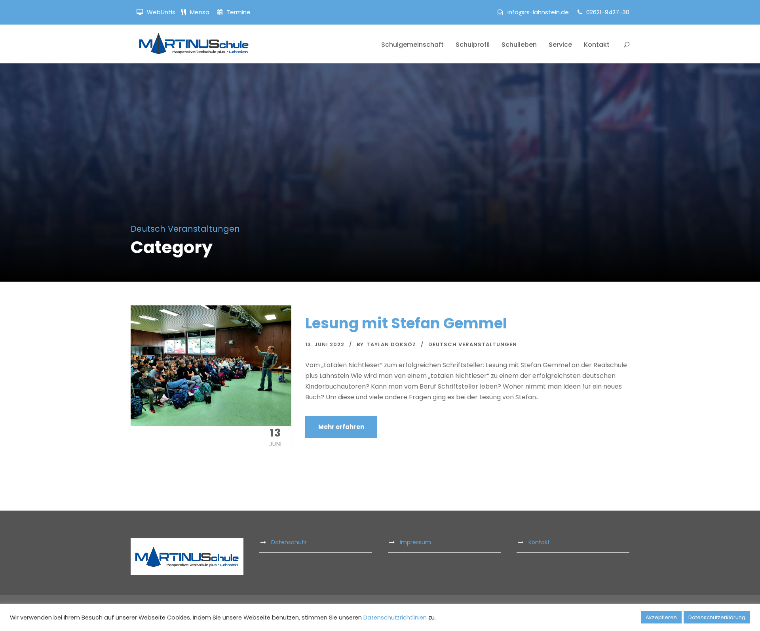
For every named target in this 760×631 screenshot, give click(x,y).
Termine (238, 12)
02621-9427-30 (607, 12)
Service (560, 44)
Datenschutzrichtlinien (395, 617)
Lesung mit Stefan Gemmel (406, 323)
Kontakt (597, 44)
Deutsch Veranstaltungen (472, 344)
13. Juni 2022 (324, 344)
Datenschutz (289, 542)
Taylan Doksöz (391, 344)
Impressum (415, 542)
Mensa (200, 12)
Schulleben (519, 44)
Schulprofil (473, 44)
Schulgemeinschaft (412, 44)
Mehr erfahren (341, 427)
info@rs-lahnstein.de (538, 12)
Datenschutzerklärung (716, 617)
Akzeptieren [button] (661, 617)
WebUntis (161, 12)
